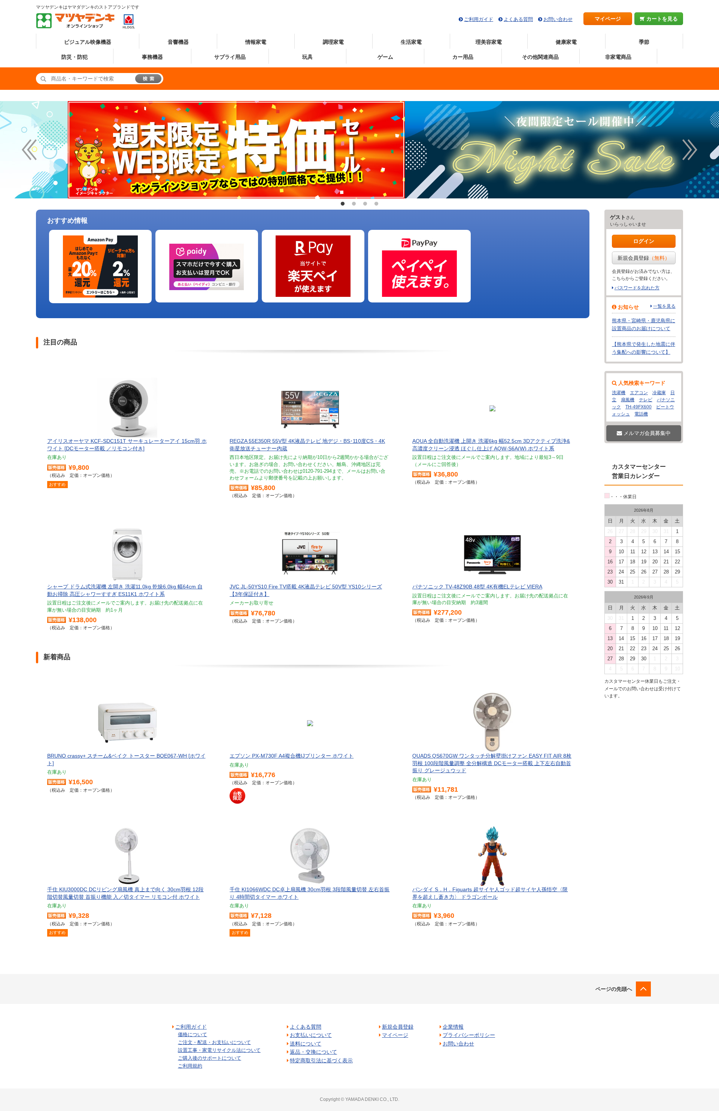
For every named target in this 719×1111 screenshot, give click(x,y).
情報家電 (255, 42)
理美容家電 (489, 42)
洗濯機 (618, 392)
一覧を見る (664, 306)
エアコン (639, 392)
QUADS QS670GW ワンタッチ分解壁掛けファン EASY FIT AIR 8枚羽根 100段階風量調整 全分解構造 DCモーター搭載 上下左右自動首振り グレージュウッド (491, 763)
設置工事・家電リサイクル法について (219, 1050)
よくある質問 (518, 19)
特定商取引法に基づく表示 (321, 1060)
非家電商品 (618, 57)
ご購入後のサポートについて (209, 1058)
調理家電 (333, 42)
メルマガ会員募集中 (646, 433)
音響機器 (178, 42)
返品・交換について (313, 1052)
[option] (359, 149)
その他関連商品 (540, 57)
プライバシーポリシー (469, 1035)
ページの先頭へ (613, 989)
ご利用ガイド (478, 19)
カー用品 (462, 57)
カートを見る (661, 19)
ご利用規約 (190, 1066)
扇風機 (627, 399)
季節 (644, 42)
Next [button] (689, 149)
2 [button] (354, 204)
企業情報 (453, 1027)
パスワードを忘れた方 (637, 287)
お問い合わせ (558, 19)
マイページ (608, 19)
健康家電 (566, 42)
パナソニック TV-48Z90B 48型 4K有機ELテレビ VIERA (477, 587)
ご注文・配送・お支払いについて (214, 1042)
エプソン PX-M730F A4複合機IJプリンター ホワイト (292, 756)
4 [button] (376, 204)
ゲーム (385, 57)
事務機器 (152, 57)
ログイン (643, 241)
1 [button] (342, 204)
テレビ (645, 399)
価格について (192, 1034)
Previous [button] (29, 149)
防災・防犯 (74, 57)
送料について (305, 1044)
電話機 (641, 414)
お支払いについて (311, 1035)
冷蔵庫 (659, 392)
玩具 (307, 57)
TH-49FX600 (638, 407)
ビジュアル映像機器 (87, 42)
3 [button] (365, 204)
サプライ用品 (230, 57)
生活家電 (411, 42)
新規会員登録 (644, 258)
